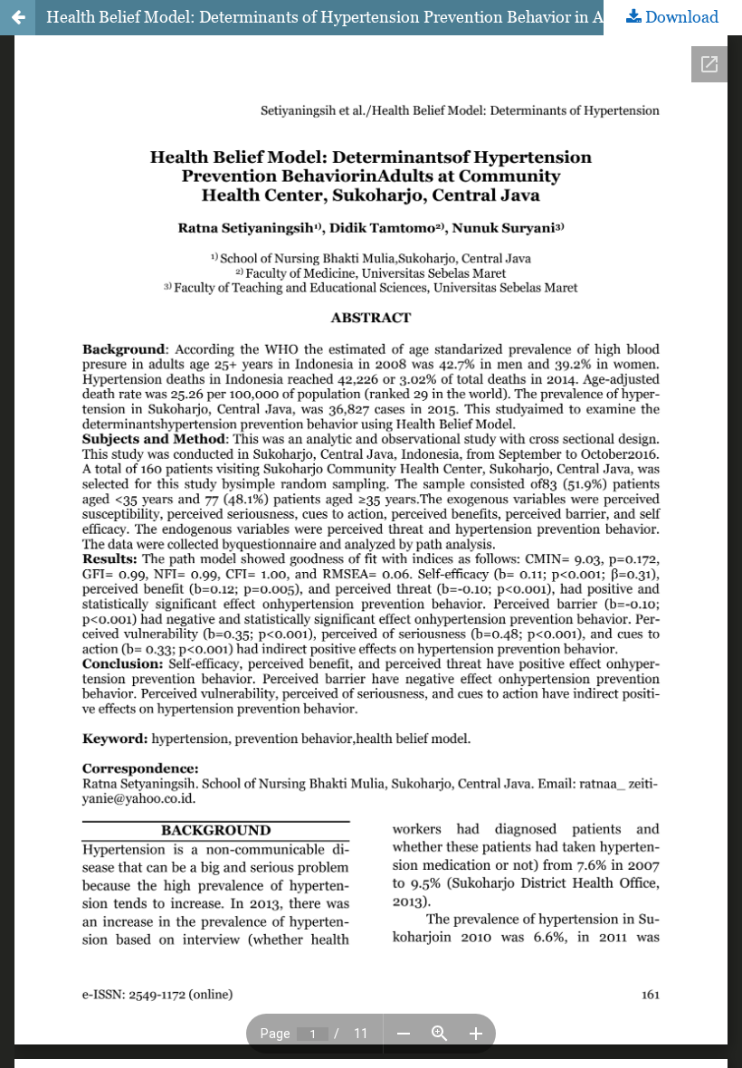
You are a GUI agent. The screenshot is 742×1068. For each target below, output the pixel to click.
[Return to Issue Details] (17, 17)
